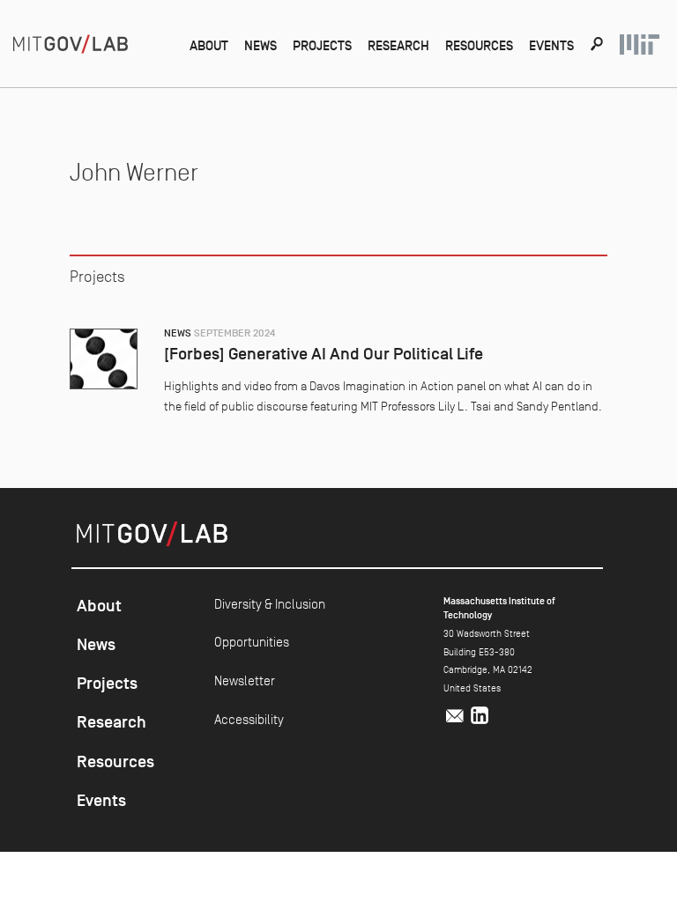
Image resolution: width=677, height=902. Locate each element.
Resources (479, 45)
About (209, 45)
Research (398, 45)
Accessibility (249, 719)
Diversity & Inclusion (269, 603)
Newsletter (244, 680)
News (260, 45)
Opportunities (251, 641)
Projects (322, 45)
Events (551, 45)
